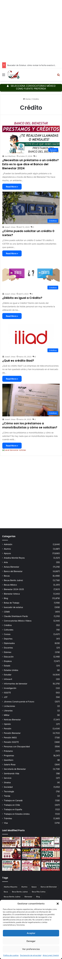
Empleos (8, 661)
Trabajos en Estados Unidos (17, 814)
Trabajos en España (13, 809)
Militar (7, 715)
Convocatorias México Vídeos (17, 621)
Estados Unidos (11, 670)
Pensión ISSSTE (11, 742)
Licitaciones (9, 706)
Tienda (7, 796)
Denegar (31, 941)
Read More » (12, 186)
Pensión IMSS (10, 737)
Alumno (7, 549)
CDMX (7, 612)
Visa (6, 823)
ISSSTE (7, 692)
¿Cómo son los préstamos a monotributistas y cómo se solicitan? (29, 425)
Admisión (8, 544)
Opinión (7, 724)
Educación (9, 657)
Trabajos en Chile (12, 805)
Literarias (8, 710)
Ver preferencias (31, 949)
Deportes (8, 639)
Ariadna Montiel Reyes (14, 558)
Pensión (7, 728)
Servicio (7, 778)
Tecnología (9, 791)
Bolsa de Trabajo (11, 603)
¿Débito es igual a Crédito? (22, 298)
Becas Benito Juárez (13, 580)
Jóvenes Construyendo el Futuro (19, 701)
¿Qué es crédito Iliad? (18, 361)
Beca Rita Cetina (38, 892)
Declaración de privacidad (30, 955)
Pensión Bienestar (12, 733)
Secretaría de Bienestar (15, 769)
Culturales (8, 630)
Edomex (7, 652)
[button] (57, 903)
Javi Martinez (10, 156)
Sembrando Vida (11, 773)
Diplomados (9, 643)
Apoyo (34, 887)
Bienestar (28, 897)
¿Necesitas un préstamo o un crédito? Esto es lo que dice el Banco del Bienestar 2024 (30, 164)
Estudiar (7, 674)
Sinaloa (7, 782)
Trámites (8, 818)
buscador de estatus (13, 607)
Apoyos (7, 553)
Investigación (10, 688)
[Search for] (58, 75)
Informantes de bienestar (15, 683)
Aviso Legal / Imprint (51, 955)
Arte (6, 562)
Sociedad (8, 787)
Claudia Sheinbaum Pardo (16, 616)
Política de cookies (11, 955)
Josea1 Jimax (9, 227)
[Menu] (3, 75)
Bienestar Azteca (12, 594)
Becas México (10, 585)
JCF (5, 697)
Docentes (8, 648)
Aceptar (31, 933)
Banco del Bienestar (13, 571)
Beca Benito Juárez (20, 892)
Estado (7, 666)
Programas (9, 755)
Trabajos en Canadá (13, 800)
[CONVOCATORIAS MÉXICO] (13, 74)
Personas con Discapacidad (17, 746)
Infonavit (8, 679)
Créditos (8, 625)
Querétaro (8, 760)
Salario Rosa (9, 764)
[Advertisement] (31, 31)
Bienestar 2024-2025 (14, 589)
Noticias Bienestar (12, 719)
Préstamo (8, 751)
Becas (7, 576)
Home (28, 99)
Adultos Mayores (10, 887)
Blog (6, 598)
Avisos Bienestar (11, 567)
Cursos (7, 634)
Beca (6, 892)
